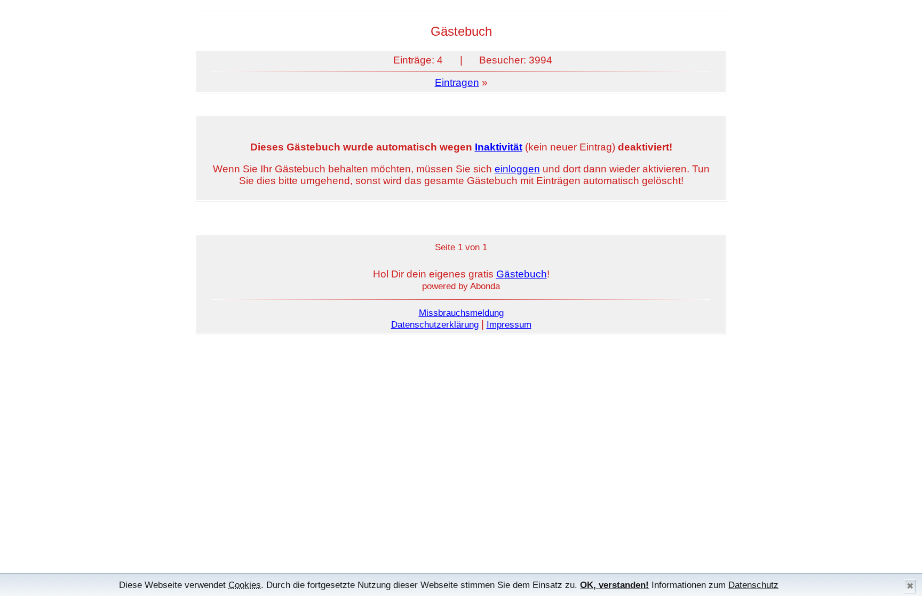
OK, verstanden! (614, 584)
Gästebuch (521, 274)
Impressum (509, 324)
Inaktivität (498, 147)
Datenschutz (753, 584)
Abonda (485, 286)
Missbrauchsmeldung (461, 312)
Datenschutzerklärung (435, 324)
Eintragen (457, 82)
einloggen (517, 168)
